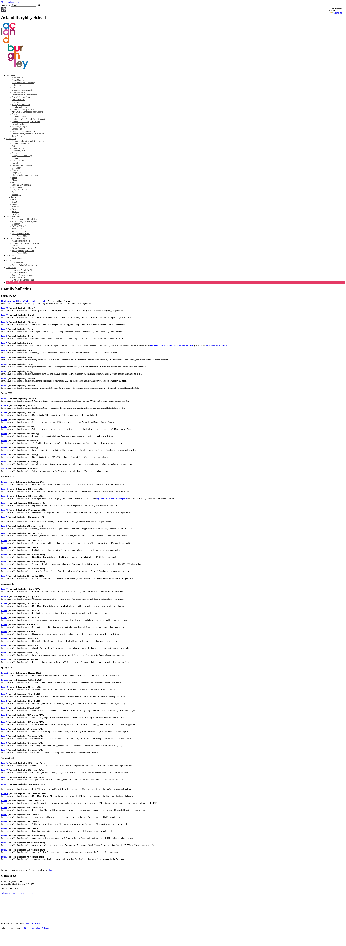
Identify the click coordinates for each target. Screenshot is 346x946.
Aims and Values (19, 78)
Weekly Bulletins (19, 231)
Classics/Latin (18, 160)
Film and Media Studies (22, 165)
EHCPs (15, 246)
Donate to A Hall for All (22, 270)
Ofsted (15, 114)
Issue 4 (4, 364)
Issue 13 (4, 489)
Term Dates (17, 136)
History (15, 170)
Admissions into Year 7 (22, 241)
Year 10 (15, 207)
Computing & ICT (20, 151)
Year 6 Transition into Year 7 (24, 248)
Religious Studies (19, 190)
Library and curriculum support (25, 175)
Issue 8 (4, 336)
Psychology (17, 187)
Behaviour (16, 85)
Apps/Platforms (18, 80)
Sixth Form (11, 255)
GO (38, 5)
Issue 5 (4, 357)
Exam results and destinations (24, 95)
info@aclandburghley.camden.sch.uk (17, 893)
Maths (14, 177)
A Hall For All (12, 282)
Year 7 (14, 199)
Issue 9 (4, 329)
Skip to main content (10, 2)
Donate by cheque (19, 272)
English (15, 163)
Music (14, 180)
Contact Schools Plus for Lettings (26, 265)
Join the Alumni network (22, 275)
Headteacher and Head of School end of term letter (24, 301)
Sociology (16, 194)
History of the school (21, 104)
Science (15, 192)
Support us (11, 267)
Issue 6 (4, 350)
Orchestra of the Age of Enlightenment (28, 119)
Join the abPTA (18, 277)
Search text (6, 5)
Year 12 (15, 211)
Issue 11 (4, 315)
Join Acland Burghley (15, 238)
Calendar (16, 224)
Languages (16, 173)
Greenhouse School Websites (36, 928)
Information (11, 75)
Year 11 (15, 209)
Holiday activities (19, 107)
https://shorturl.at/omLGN (217, 346)
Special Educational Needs (23, 131)
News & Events (13, 216)
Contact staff (17, 263)
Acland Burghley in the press (24, 221)
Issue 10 (4, 322)
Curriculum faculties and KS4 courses (28, 141)
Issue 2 (4, 378)
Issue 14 (4, 482)
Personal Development (21, 185)
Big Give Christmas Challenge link (112, 498)
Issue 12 (4, 308)
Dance (14, 153)
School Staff (17, 129)
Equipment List (18, 99)
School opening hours (21, 126)
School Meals (18, 124)
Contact (9, 260)
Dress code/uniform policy (23, 90)
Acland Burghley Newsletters (24, 219)
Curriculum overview (21, 143)
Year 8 (14, 202)
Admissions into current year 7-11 (26, 243)
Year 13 (15, 214)
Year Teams (11, 197)
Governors (16, 102)
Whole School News (21, 233)
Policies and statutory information (26, 121)
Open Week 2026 (19, 236)
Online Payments (19, 117)
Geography (16, 168)
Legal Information (32, 923)
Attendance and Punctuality (23, 82)
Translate (338, 13)
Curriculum (11, 138)
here (51, 870)
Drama (15, 158)
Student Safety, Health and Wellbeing (28, 134)
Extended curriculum (21, 97)
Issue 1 (4, 385)
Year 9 (14, 204)
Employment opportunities (23, 250)
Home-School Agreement (23, 109)
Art (13, 146)
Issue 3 (4, 371)
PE (13, 182)
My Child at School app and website (27, 112)
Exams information (20, 92)
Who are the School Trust (23, 280)
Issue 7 (4, 343)
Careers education (19, 87)
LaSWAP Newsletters (21, 226)
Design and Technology (22, 155)
